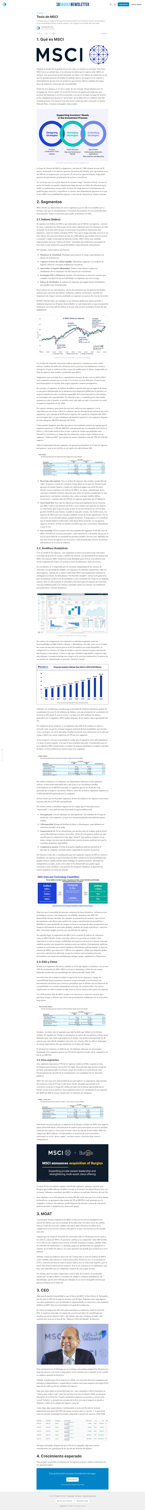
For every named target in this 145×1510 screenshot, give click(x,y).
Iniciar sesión (136, 4)
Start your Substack (65, 1501)
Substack (62, 1506)
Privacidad (70, 1496)
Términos (78, 1496)
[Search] (111, 4)
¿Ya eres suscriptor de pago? (72, 1484)
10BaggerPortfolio (47, 27)
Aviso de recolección (89, 1496)
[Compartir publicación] (115, 4)
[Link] (33, 39)
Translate (41, 13)
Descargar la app (82, 1501)
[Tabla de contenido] (2, 754)
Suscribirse (123, 4)
